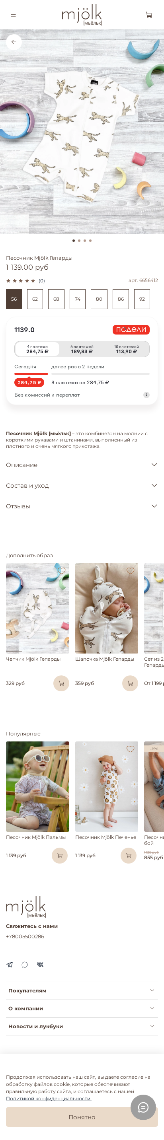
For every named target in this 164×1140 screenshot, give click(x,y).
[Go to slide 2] (79, 240)
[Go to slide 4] (90, 240)
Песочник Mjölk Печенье (105, 837)
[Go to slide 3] (85, 240)
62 (35, 299)
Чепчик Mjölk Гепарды (33, 659)
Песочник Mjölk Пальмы (36, 837)
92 (142, 299)
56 (14, 299)
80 (99, 299)
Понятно (82, 1117)
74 (77, 299)
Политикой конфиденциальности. (49, 1098)
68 (56, 299)
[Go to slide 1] (73, 240)
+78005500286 (25, 936)
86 (121, 299)
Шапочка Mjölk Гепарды (104, 659)
